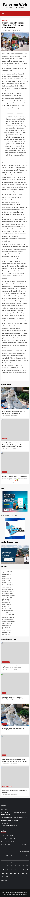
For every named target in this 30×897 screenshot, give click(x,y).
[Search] (27, 13)
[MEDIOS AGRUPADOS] (15, 528)
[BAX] (15, 501)
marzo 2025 (5, 608)
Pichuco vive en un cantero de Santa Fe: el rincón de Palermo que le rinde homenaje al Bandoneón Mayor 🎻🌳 (14, 478)
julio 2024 (5, 625)
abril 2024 (5, 632)
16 (3, 869)
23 (3, 873)
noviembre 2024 (7, 617)
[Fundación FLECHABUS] (15, 554)
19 (15, 869)
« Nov (2, 880)
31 (7, 876)
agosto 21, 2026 (14, 669)
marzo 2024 (5, 634)
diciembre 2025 (6, 589)
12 (15, 866)
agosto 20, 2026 (14, 701)
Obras (4, 755)
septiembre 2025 (7, 595)
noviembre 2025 (7, 591)
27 (19, 873)
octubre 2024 (6, 619)
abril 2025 (5, 606)
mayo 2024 (5, 630)
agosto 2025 (6, 597)
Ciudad (4, 693)
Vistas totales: (5, 839)
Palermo (5, 20)
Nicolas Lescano (7, 30)
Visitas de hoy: (5, 836)
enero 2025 (5, 613)
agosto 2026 (6, 572)
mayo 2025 (5, 604)
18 (11, 869)
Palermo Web (15, 4)
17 (7, 869)
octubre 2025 (6, 593)
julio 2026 (5, 574)
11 (11, 866)
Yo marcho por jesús (7, 786)
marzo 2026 (5, 582)
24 (7, 873)
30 (3, 876)
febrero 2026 (6, 585)
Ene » (6, 880)
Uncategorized (6, 661)
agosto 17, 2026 (14, 794)
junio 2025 (5, 602)
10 (7, 866)
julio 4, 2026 (13, 482)
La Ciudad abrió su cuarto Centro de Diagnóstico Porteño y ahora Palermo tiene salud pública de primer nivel (13, 444)
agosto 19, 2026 (14, 415)
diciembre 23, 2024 (16, 30)
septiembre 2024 (7, 621)
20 (19, 869)
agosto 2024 (6, 623)
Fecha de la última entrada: (9, 845)
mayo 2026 (5, 578)
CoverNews (15, 894)
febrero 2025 (6, 610)
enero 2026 (5, 587)
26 (15, 873)
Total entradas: (6, 842)
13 (19, 866)
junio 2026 (5, 576)
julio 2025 (5, 600)
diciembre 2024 (6, 615)
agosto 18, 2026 (14, 763)
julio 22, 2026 (13, 448)
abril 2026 (5, 580)
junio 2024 (5, 628)
